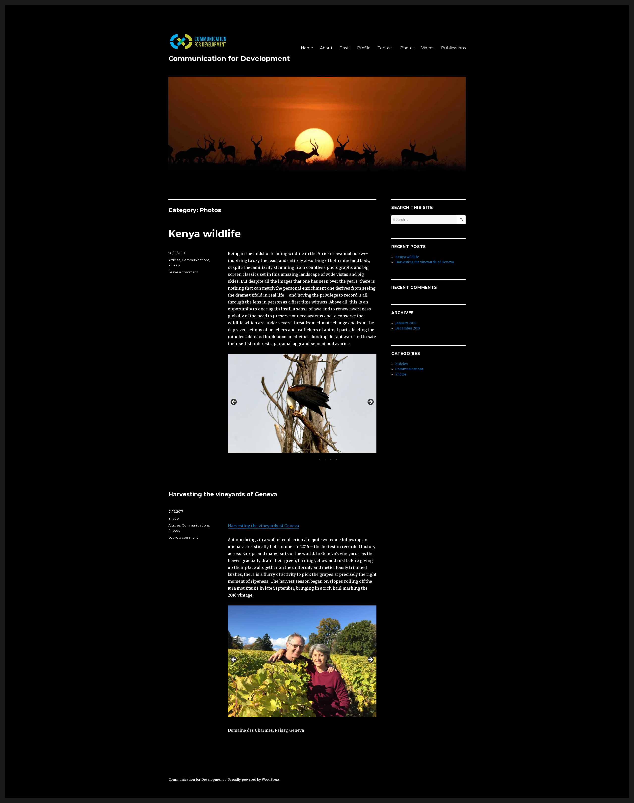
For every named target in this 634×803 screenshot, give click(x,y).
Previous (234, 402)
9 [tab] (313, 458)
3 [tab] (279, 458)
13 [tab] (336, 458)
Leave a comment (183, 272)
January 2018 (405, 323)
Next (370, 402)
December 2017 (407, 328)
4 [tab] (285, 458)
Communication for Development (229, 58)
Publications (453, 48)
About (326, 48)
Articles (174, 260)
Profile (363, 48)
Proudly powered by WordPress (254, 780)
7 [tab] (302, 458)
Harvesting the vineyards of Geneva (222, 494)
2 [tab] (273, 458)
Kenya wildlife (204, 233)
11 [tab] (325, 458)
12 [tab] (331, 458)
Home (307, 48)
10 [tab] (319, 458)
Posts (345, 48)
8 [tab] (308, 458)
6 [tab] (296, 458)
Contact (385, 48)
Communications (195, 260)
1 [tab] (268, 458)
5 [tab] (291, 458)
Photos (407, 48)
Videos (427, 48)
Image (173, 518)
